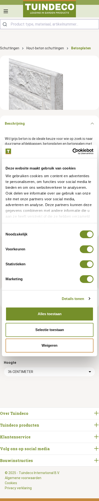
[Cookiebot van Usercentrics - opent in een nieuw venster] (72, 151)
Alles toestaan (50, 314)
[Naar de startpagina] (49, 8)
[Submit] (5, 24)
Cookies (11, 483)
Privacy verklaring (18, 488)
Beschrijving (15, 123)
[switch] (86, 249)
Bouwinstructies (16, 460)
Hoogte (10, 362)
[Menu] (6, 11)
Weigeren (49, 345)
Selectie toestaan (49, 330)
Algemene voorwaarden (23, 478)
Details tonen (73, 299)
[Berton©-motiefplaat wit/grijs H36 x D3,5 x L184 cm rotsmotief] (49, 83)
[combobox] (49, 24)
